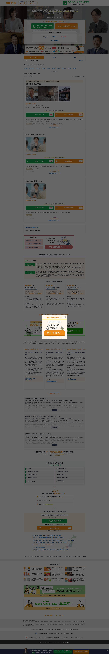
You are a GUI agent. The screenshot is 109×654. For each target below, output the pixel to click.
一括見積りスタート (55, 333)
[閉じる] (65, 317)
